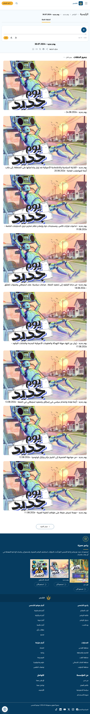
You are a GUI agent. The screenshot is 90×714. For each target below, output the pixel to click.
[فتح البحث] (16, 3)
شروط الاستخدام (82, 695)
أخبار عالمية (40, 625)
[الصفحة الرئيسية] (77, 3)
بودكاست (85, 625)
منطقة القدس (83, 648)
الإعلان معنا (40, 680)
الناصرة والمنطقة (82, 653)
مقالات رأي (40, 630)
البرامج (74, 14)
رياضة (42, 653)
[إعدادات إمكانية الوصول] (5, 709)
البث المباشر (6, 3)
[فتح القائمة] (86, 3)
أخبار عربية (41, 620)
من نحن (85, 680)
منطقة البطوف (83, 667)
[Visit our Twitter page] (70, 709)
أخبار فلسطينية (39, 610)
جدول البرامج (84, 620)
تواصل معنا (40, 685)
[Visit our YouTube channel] (66, 709)
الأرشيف (41, 690)
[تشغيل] (83, 30)
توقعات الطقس (38, 667)
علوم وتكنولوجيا (38, 662)
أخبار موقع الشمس (36, 605)
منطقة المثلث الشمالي (80, 662)
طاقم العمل (84, 685)
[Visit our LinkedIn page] (61, 709)
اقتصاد (42, 648)
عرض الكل (69, 57)
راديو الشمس (83, 605)
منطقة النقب (83, 657)
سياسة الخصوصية (82, 690)
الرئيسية (84, 14)
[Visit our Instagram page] (74, 709)
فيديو (42, 634)
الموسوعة (40, 657)
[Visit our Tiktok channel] (57, 709)
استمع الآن (79, 589)
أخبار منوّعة (39, 642)
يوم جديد (66, 14)
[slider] (45, 34)
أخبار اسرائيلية (39, 615)
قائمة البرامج (84, 615)
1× (6, 38)
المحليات (84, 642)
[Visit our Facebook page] (77, 709)
